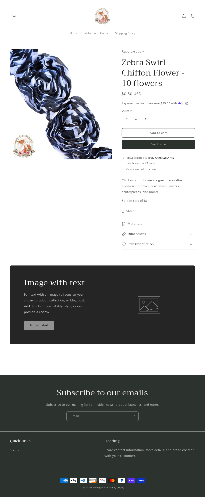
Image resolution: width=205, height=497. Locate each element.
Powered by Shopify (114, 488)
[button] (14, 15)
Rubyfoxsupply (96, 488)
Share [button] (130, 211)
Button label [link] (39, 325)
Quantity (127, 110)
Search (14, 450)
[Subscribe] (134, 416)
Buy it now (158, 144)
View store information (141, 169)
